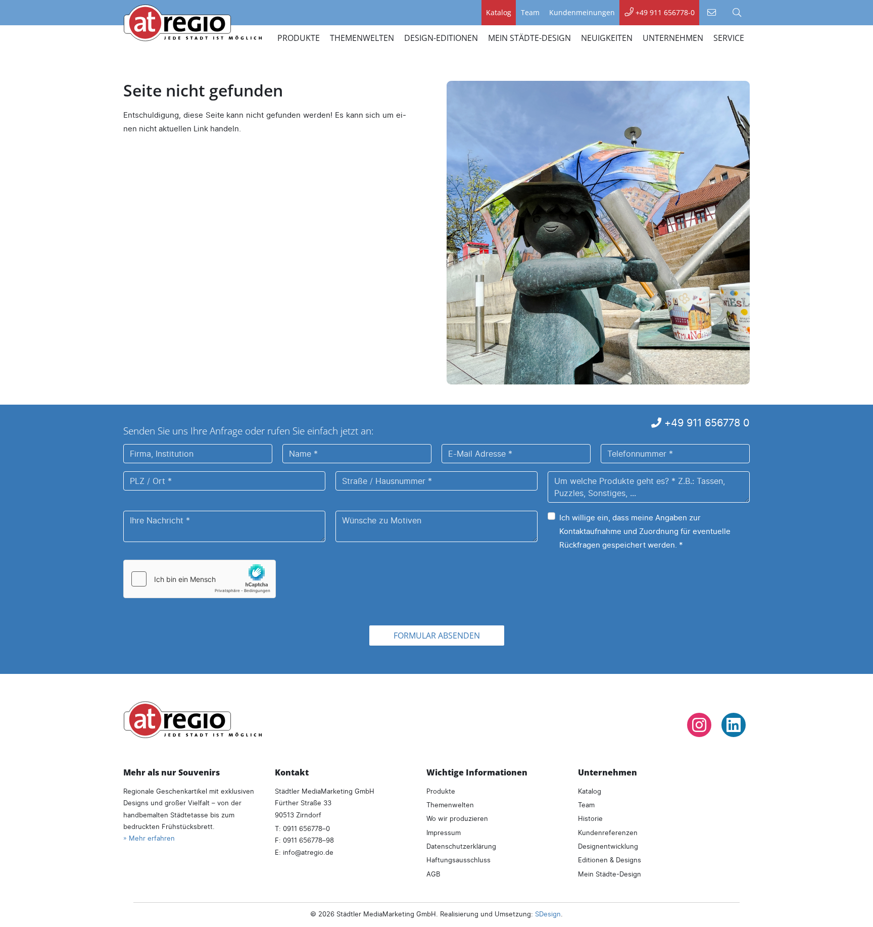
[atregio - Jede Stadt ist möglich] (192, 720)
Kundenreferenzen (608, 832)
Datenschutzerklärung (461, 846)
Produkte (440, 791)
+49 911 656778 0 (705, 422)
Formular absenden (437, 635)
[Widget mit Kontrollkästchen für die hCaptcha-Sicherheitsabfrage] (199, 579)
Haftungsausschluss (458, 860)
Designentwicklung (608, 846)
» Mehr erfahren (149, 838)
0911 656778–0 (306, 828)
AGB (433, 874)
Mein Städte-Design (609, 874)
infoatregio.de (308, 852)
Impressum (443, 832)
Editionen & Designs (609, 860)
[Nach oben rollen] (851, 905)
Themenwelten (450, 805)
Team (586, 805)
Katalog (589, 791)
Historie (590, 818)
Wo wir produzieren (457, 818)
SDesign (548, 914)
